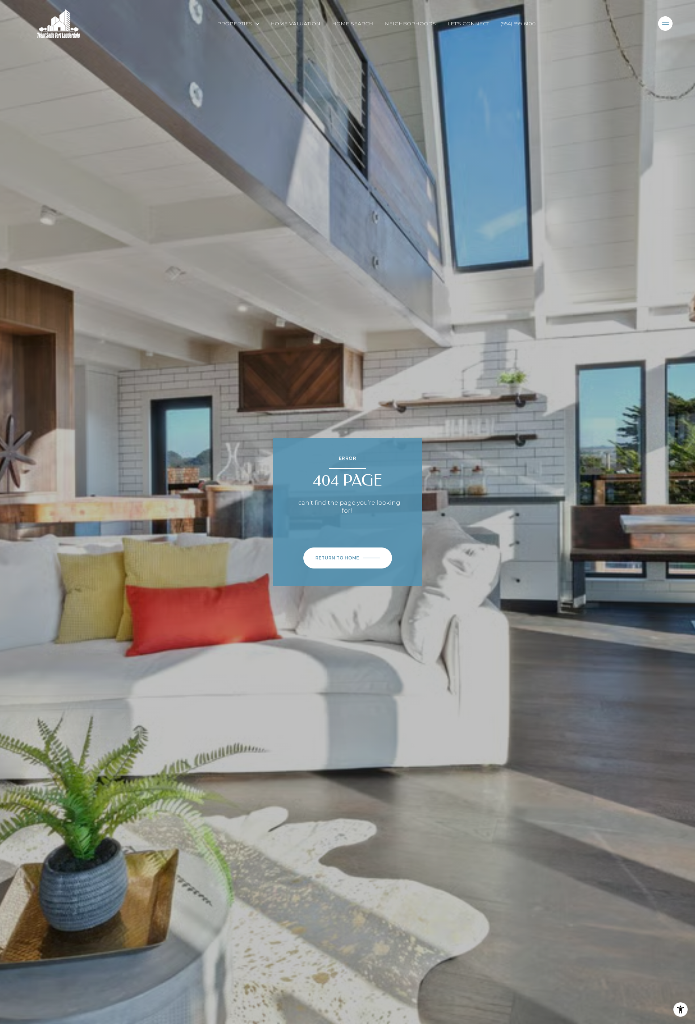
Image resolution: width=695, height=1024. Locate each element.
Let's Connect (468, 23)
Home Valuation (295, 23)
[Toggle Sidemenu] (665, 23)
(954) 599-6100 (518, 23)
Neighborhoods (410, 23)
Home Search (352, 23)
